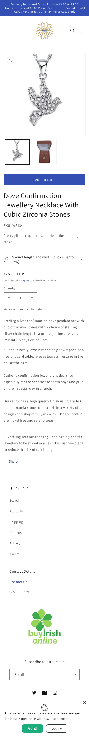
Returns (15, 532)
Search (14, 500)
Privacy (14, 543)
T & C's (14, 554)
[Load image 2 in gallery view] (44, 152)
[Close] (84, 702)
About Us (16, 511)
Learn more (59, 718)
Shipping (24, 280)
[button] (6, 31)
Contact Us (18, 582)
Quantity (9, 288)
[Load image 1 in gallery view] (17, 152)
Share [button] (13, 461)
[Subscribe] (74, 674)
